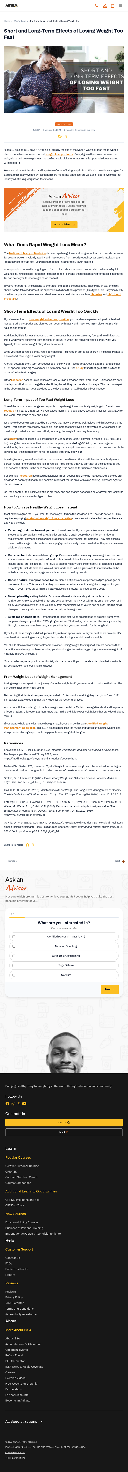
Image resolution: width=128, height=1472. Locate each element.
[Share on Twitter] (66, 136)
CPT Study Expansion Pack (22, 1200)
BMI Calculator (15, 1361)
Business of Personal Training (24, 1228)
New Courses (15, 1214)
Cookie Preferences (15, 1452)
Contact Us (12, 1258)
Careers (10, 1372)
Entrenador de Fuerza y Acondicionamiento (33, 1233)
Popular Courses (18, 1157)
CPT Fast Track (14, 1205)
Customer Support (19, 1249)
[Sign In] (105, 6)
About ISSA (12, 1338)
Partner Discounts (16, 1395)
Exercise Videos (15, 1378)
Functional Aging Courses (21, 1222)
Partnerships (13, 1389)
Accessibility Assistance (20, 1314)
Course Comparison (18, 1183)
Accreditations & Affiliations (23, 1344)
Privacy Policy (14, 1297)
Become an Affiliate (17, 1400)
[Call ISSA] (97, 6)
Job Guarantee (14, 1303)
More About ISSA (18, 1330)
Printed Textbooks (16, 1269)
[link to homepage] (11, 5)
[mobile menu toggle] (121, 6)
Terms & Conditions (15, 1457)
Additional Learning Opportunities (31, 1191)
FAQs (8, 1263)
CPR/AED (11, 1171)
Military (10, 1275)
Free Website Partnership (21, 1383)
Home (7, 20)
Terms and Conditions (19, 1308)
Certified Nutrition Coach (21, 1177)
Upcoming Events (16, 1350)
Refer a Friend (14, 1355)
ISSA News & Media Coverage (24, 1366)
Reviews (11, 1283)
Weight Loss (20, 20)
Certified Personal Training (22, 1166)
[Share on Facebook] (60, 136)
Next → (110, 989)
